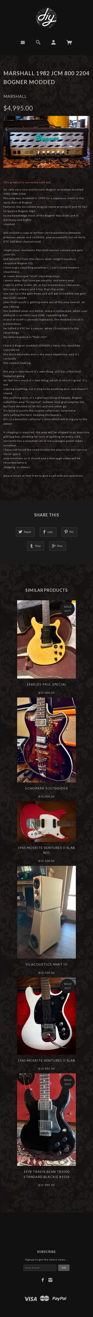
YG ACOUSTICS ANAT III (46, 964)
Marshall (15, 96)
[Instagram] (50, 1280)
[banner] (46, 18)
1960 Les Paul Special (47, 684)
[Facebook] (42, 1280)
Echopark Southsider (46, 788)
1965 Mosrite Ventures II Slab (46, 1060)
